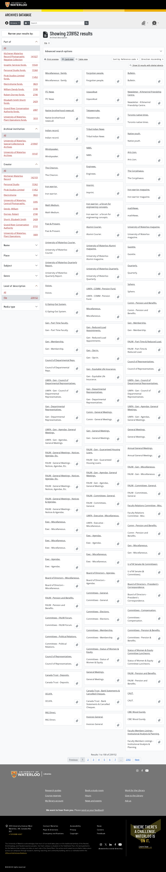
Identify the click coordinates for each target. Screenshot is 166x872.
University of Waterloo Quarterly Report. (61, 264)
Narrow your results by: (20, 33)
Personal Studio (21, 185)
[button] (144, 23)
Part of (7, 41)
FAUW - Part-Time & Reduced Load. (145, 341)
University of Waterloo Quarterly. (102, 268)
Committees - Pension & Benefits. (144, 630)
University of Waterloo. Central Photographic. (21, 202)
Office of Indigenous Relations (16, 853)
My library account (54, 800)
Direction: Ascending (151, 59)
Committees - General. (97, 592)
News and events (93, 800)
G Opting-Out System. (55, 304)
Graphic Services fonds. (21, 66)
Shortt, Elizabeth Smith (21, 220)
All (5, 48)
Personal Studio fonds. (21, 71)
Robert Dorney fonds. (21, 95)
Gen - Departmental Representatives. (96, 391)
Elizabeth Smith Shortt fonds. (21, 102)
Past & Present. (52, 223)
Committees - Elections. (97, 611)
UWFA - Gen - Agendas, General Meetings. (143, 408)
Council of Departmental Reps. (60, 360)
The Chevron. (51, 167)
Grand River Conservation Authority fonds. (21, 110)
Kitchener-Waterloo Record (21, 178)
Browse (14, 23)
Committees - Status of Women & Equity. (102, 650)
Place (7, 255)
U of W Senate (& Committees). (143, 564)
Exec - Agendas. (93, 535)
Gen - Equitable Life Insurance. (101, 369)
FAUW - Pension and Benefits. (59, 597)
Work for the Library (135, 790)
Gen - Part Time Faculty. (56, 322)
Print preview (53, 59)
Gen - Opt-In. (92, 350)
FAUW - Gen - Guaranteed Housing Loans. (103, 451)
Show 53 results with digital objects (147, 65)
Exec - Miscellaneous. (55, 521)
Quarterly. (132, 265)
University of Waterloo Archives (21, 154)
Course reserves (53, 795)
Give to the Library (134, 795)
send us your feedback (92, 810)
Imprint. (90, 185)
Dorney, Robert (21, 215)
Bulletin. (132, 73)
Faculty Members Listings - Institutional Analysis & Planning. (144, 732)
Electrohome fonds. (21, 85)
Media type (9, 306)
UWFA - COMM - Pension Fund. (101, 288)
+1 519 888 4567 (15, 834)
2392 (128, 759)
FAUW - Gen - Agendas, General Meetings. (101, 474)
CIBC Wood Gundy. (137, 712)
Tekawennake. (93, 110)
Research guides (53, 790)
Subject (8, 265)
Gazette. (132, 246)
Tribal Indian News (95, 129)
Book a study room (94, 790)
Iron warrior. (51, 186)
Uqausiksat (91, 91)
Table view (83, 59)
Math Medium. (52, 205)
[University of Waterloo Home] (16, 4)
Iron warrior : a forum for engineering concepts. (98, 205)
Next (137, 759)
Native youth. (134, 133)
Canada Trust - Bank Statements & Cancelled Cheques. (103, 692)
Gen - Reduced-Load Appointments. (96, 329)
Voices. (48, 285)
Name (7, 245)
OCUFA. (49, 693)
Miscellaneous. (93, 308)
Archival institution (14, 128)
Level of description (14, 285)
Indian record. (52, 130)
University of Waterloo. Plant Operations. (21, 235)
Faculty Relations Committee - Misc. (145, 505)
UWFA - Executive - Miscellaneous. (102, 515)
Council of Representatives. (141, 361)
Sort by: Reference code (124, 59)
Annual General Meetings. (140, 448)
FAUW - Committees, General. (142, 485)
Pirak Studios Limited (21, 190)
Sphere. (131, 284)
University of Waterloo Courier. (60, 242)
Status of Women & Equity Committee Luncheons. (140, 652)
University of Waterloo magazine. (144, 227)
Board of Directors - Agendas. (100, 573)
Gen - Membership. (137, 322)
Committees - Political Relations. (61, 636)
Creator (8, 164)
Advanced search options (58, 51)
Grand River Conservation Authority (21, 226)
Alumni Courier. (94, 227)
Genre (7, 275)
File (21, 298)
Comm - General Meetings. (99, 412)
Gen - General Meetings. (98, 430)
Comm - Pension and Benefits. (142, 303)
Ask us (128, 800)
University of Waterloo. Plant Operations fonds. (21, 118)
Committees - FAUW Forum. (58, 617)
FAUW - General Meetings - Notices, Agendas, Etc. (62, 454)
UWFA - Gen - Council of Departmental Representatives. (60, 382)
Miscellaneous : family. (56, 73)
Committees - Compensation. (142, 610)
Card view (68, 59)
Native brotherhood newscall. (59, 110)
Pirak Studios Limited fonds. (21, 77)
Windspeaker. (52, 149)
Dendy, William (21, 209)
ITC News (49, 91)
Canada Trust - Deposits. (57, 675)
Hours (88, 795)
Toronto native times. (138, 114)
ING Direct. (50, 712)
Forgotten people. (95, 73)
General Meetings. (136, 429)
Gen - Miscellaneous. (138, 545)
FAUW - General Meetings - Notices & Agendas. (62, 500)
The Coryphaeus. (136, 170)
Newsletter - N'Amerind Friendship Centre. (144, 93)
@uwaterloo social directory (110, 848)
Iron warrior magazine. (139, 189)
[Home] (6, 23)
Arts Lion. (132, 152)
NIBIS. (89, 147)
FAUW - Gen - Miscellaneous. (141, 466)
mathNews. (133, 208)
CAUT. (130, 693)
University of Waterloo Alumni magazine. (101, 247)
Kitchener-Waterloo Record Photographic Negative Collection (21, 56)
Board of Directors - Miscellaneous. (62, 577)
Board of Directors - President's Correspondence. (143, 586)
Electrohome (21, 196)
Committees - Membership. (99, 630)
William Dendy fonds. (21, 90)
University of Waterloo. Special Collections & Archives (21, 143)
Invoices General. (94, 716)
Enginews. (91, 166)
